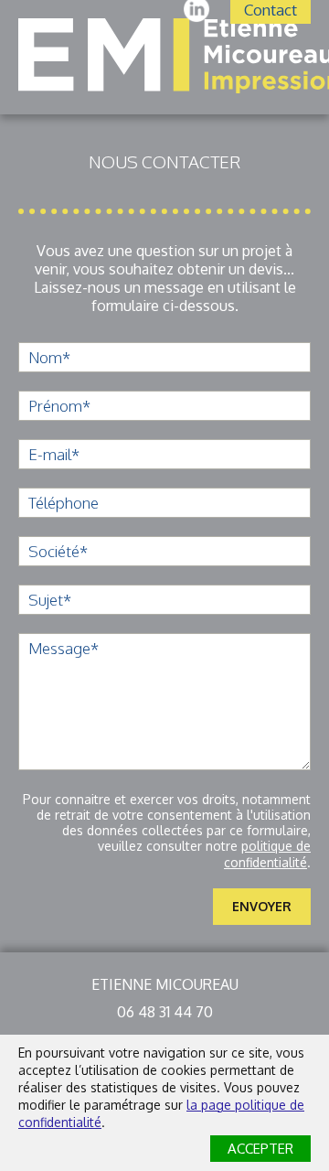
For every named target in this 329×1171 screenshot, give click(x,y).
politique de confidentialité (267, 853)
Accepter (260, 1148)
